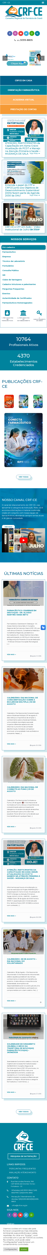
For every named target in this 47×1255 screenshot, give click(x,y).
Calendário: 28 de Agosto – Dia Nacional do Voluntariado (22, 961)
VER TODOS (23, 1112)
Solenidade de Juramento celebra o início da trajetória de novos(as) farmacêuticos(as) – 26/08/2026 (21, 1048)
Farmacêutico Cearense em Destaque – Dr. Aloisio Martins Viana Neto (21, 612)
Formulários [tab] (8, 266)
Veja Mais (11, 654)
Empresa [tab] (6, 256)
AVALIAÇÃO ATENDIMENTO (22, 1172)
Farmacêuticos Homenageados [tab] (17, 303)
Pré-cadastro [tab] (8, 247)
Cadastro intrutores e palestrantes (19, 284)
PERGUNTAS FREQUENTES (22, 1169)
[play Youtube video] (23, 540)
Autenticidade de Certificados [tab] (17, 298)
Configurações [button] (11, 1249)
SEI (3, 275)
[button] (6, 2)
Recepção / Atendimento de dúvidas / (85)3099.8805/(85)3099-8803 (25, 1199)
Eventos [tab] (6, 293)
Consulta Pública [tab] (10, 270)
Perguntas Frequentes (13, 289)
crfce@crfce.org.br (19, 1205)
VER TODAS (23, 477)
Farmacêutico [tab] (9, 252)
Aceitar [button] (24, 1249)
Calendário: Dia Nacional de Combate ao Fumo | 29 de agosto (22, 789)
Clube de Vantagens (12, 280)
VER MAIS (8, 527)
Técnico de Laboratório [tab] (13, 261)
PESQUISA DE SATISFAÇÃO (24, 1156)
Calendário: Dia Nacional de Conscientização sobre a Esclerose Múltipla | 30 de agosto (22, 701)
